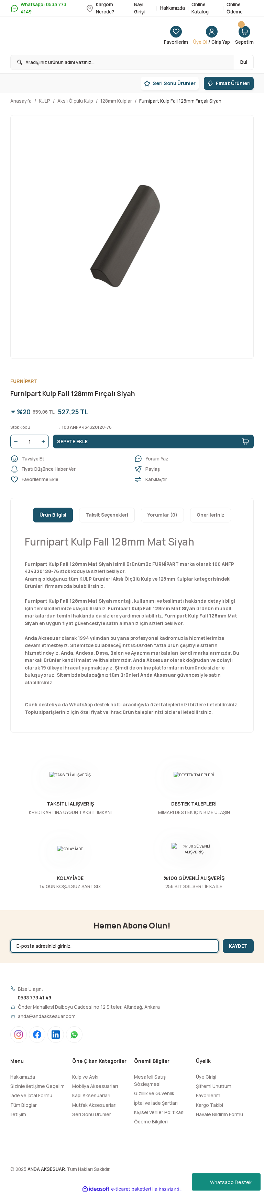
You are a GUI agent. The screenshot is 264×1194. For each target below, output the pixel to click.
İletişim (18, 1114)
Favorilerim (208, 1095)
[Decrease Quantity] (14, 441)
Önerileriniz (210, 515)
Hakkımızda (22, 1077)
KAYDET (238, 946)
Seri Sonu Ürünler (91, 1114)
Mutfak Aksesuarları (94, 1105)
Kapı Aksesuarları (91, 1095)
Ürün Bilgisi (53, 515)
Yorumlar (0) (162, 515)
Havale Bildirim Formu (219, 1114)
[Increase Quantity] (45, 441)
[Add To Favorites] (70, 479)
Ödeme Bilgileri (151, 1122)
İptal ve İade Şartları (156, 1103)
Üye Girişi (206, 1077)
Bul (243, 62)
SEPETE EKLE (72, 441)
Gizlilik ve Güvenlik (154, 1093)
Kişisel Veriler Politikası (159, 1112)
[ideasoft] (96, 1189)
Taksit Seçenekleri (107, 515)
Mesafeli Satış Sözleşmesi (150, 1080)
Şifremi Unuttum (213, 1086)
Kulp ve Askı (85, 1077)
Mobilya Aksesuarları (95, 1086)
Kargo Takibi (209, 1105)
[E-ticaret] (131, 1189)
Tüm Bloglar (23, 1105)
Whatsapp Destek (231, 1182)
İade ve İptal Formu (31, 1095)
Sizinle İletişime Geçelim (37, 1086)
